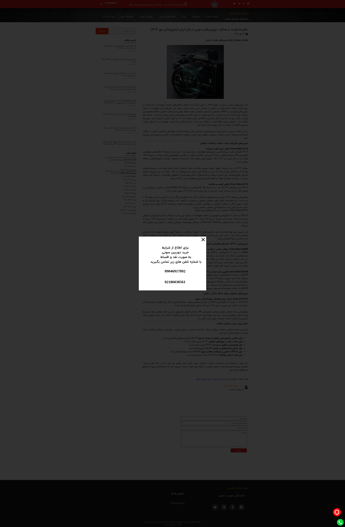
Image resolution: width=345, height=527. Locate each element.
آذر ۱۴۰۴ (130, 186)
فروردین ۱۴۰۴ (129, 213)
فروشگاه (195, 16)
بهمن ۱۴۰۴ (129, 179)
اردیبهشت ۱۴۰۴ (128, 210)
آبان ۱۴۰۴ (130, 189)
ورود (113, 16)
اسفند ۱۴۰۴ (129, 176)
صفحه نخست (212, 16)
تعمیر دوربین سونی (167, 16)
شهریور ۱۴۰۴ (129, 196)
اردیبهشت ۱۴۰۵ (128, 169)
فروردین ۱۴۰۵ (128, 173)
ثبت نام (106, 16)
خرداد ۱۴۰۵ (130, 166)
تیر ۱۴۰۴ (130, 203)
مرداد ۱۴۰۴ (130, 200)
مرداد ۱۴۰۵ (130, 159)
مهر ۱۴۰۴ (130, 193)
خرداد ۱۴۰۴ (130, 206)
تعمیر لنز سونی (146, 16)
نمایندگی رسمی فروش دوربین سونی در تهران (212, 379)
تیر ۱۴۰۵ (130, 163)
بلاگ (184, 16)
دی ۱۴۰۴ (130, 183)
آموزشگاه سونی (126, 16)
